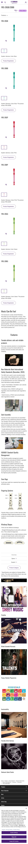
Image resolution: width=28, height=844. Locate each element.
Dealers (2, 805)
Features (3, 15)
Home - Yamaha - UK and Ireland (8, 780)
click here (21, 825)
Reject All (14, 837)
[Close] (26, 808)
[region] (14, 825)
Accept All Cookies (14, 841)
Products (14, 782)
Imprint (3, 829)
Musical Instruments (20, 780)
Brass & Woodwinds (7, 782)
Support (13, 562)
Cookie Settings (14, 832)
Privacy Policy (9, 829)
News (2, 794)
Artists (2, 798)
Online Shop (3, 802)
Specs (13, 558)
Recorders (19, 782)
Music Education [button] (4, 790)
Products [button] (3, 787)
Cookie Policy (16, 829)
